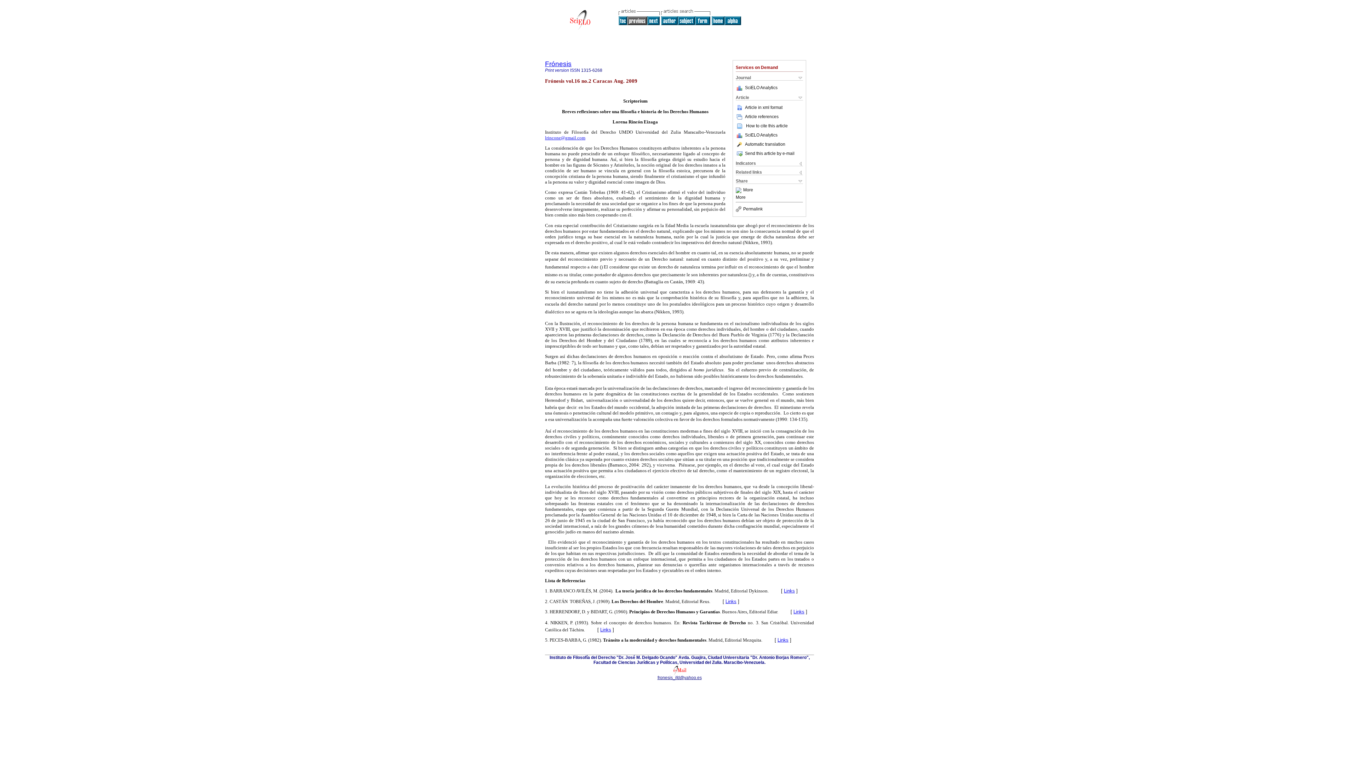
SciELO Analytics (761, 87)
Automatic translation (765, 144)
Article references (762, 116)
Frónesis (558, 64)
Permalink (753, 209)
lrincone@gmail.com (565, 137)
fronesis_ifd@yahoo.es (680, 677)
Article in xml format (763, 107)
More (748, 190)
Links (789, 591)
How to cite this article (767, 125)
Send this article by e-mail (770, 153)
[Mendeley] (739, 190)
